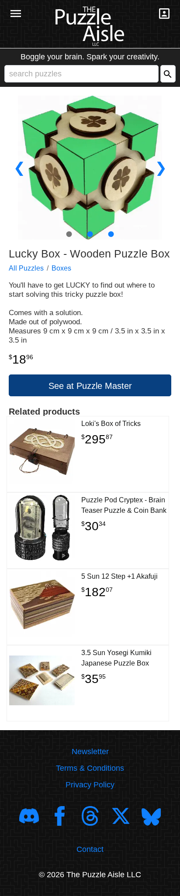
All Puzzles (26, 268)
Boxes (61, 268)
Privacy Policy (90, 784)
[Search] (168, 73)
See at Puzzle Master (90, 386)
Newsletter (90, 751)
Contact (90, 849)
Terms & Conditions (90, 768)
